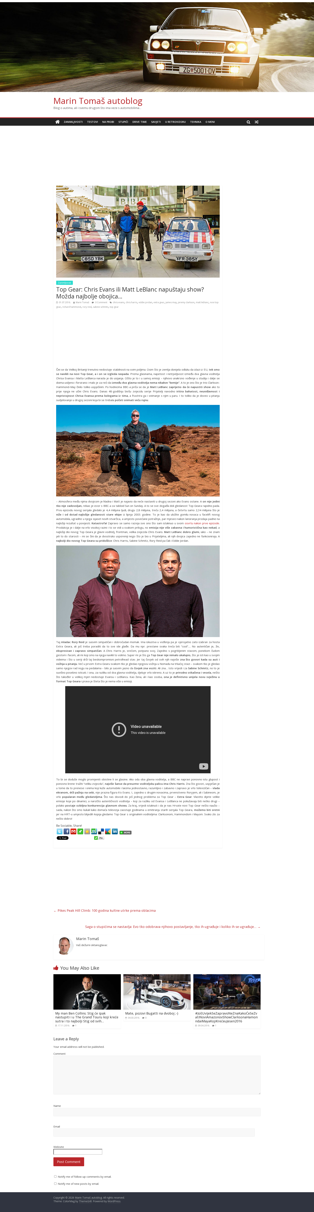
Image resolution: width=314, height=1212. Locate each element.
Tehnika (195, 122)
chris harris (131, 302)
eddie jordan (145, 302)
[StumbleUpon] (94, 831)
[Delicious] (101, 831)
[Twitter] (60, 831)
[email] (73, 831)
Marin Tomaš (82, 302)
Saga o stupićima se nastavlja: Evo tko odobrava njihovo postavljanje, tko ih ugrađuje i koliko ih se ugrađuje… (173, 926)
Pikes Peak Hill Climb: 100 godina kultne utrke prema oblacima (104, 910)
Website (58, 1147)
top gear (114, 306)
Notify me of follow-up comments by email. (84, 1176)
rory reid (87, 306)
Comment (59, 1053)
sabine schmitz (100, 306)
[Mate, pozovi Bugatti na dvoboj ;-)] (157, 976)
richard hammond (71, 306)
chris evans (118, 302)
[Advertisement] (157, 153)
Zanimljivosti (73, 122)
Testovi (92, 122)
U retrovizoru (175, 122)
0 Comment (101, 302)
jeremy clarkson (186, 302)
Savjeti (156, 122)
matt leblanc (202, 302)
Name (57, 1106)
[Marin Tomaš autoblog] (157, 47)
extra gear (159, 302)
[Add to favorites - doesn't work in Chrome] (87, 831)
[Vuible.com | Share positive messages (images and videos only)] (80, 830)
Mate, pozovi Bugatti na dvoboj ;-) (151, 1013)
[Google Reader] (108, 831)
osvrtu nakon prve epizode (202, 523)
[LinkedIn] (115, 831)
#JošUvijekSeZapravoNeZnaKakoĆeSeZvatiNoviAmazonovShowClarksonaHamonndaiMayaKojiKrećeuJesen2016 (226, 1017)
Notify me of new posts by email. (78, 1183)
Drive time (139, 122)
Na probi (108, 122)
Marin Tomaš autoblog (97, 100)
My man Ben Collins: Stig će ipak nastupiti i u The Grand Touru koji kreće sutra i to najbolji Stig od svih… (86, 1017)
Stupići (123, 122)
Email (56, 1126)
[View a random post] (257, 122)
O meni (210, 122)
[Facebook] (66, 831)
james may (171, 302)
